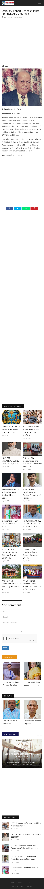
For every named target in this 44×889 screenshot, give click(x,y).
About (21, 886)
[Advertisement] (22, 41)
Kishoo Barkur (7, 17)
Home (14, 886)
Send (5, 648)
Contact (29, 886)
